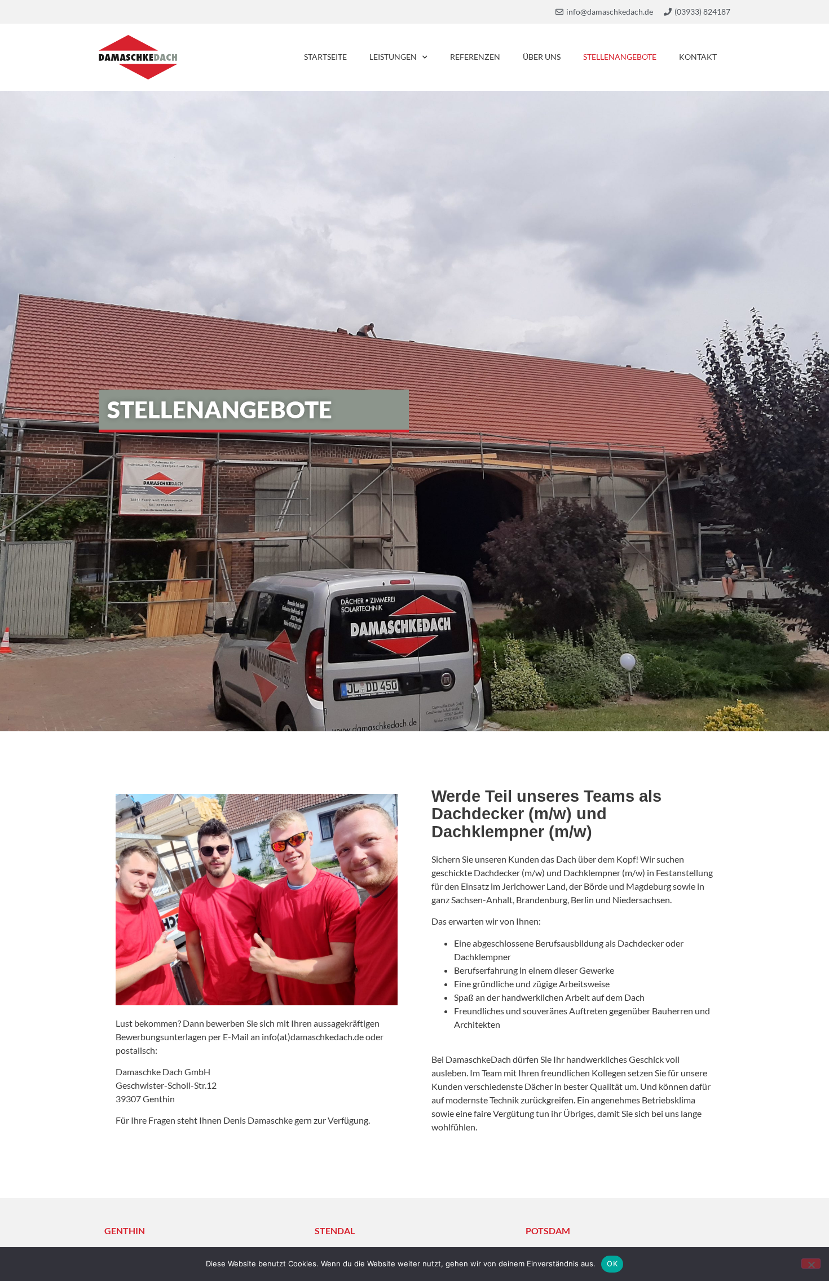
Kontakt (698, 56)
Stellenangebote (619, 56)
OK (612, 1263)
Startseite (325, 56)
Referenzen (475, 56)
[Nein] (811, 1263)
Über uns (542, 56)
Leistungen (393, 56)
